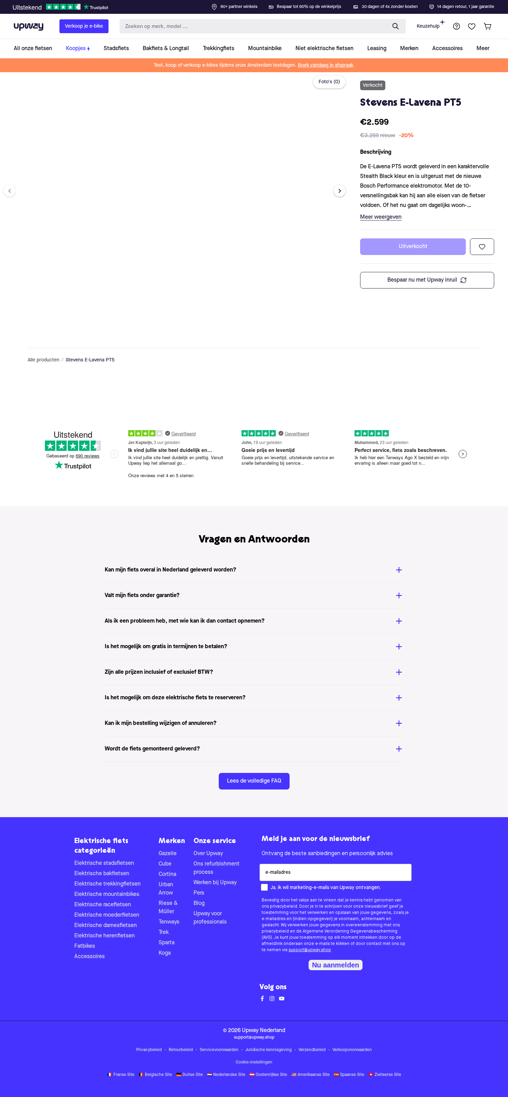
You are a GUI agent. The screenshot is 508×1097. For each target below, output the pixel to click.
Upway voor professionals (210, 918)
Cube (165, 864)
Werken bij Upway (215, 883)
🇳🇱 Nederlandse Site (226, 1075)
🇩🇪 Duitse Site (189, 1075)
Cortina (167, 874)
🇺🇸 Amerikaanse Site (310, 1075)
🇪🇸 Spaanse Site (349, 1075)
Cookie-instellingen (254, 1062)
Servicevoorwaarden (219, 1050)
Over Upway (208, 854)
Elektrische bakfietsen (101, 874)
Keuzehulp (428, 26)
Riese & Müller (168, 908)
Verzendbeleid (312, 1050)
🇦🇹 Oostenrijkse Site (268, 1075)
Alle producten (43, 360)
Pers (199, 893)
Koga (165, 953)
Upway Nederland (263, 1030)
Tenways (169, 922)
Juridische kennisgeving (268, 1050)
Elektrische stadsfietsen (104, 863)
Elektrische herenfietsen (104, 936)
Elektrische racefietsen (102, 905)
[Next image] (339, 191)
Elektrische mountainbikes (106, 894)
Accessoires (89, 956)
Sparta (167, 943)
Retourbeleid (181, 1050)
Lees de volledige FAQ (254, 781)
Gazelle (168, 854)
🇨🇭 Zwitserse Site (384, 1075)
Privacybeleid (149, 1050)
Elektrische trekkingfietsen (107, 884)
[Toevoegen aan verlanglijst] (482, 246)
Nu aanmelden (335, 965)
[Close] (259, 4)
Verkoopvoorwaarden (352, 1050)
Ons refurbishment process (216, 868)
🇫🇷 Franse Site (120, 1075)
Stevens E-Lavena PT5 (90, 360)
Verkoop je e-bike (84, 26)
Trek (164, 932)
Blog (199, 903)
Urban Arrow (166, 889)
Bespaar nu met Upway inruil (422, 280)
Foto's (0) (329, 81)
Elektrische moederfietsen (106, 915)
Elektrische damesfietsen (105, 925)
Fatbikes (84, 946)
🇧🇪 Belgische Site (155, 1075)
